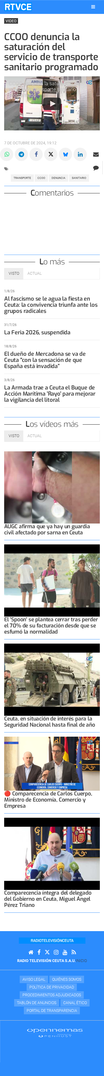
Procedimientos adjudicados (51, 995)
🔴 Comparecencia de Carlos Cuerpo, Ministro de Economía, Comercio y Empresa (48, 799)
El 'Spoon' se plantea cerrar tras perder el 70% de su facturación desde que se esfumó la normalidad (51, 625)
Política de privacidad (51, 987)
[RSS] (74, 952)
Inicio (81, 960)
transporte (22, 177)
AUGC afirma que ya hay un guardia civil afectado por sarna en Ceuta (47, 529)
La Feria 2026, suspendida (37, 332)
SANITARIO (79, 177)
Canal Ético (75, 1002)
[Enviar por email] (96, 154)
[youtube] (65, 952)
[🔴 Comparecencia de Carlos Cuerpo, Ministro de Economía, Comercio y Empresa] (52, 764)
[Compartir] (6, 154)
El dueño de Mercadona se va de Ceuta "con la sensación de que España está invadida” (45, 360)
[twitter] (47, 952)
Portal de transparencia (52, 1010)
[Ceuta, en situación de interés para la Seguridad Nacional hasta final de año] (52, 680)
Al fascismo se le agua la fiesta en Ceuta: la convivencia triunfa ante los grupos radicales (50, 305)
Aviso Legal (33, 979)
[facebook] (38, 952)
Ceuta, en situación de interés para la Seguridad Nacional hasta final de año (49, 721)
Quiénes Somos (66, 979)
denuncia (58, 177)
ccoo (41, 177)
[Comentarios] (95, 167)
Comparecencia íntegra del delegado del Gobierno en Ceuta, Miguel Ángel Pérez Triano (47, 899)
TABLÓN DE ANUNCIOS (36, 1002)
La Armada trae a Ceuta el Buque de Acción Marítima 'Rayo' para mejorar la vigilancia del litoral (49, 394)
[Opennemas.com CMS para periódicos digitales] (55, 1032)
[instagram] (56, 952)
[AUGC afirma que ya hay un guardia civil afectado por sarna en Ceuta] (52, 487)
